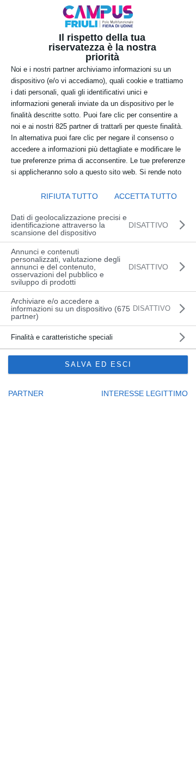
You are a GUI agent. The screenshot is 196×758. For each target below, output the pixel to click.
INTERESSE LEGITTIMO (144, 393)
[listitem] (98, 308)
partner (26, 393)
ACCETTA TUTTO (145, 196)
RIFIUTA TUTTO (69, 196)
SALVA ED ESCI (98, 364)
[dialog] (98, 379)
